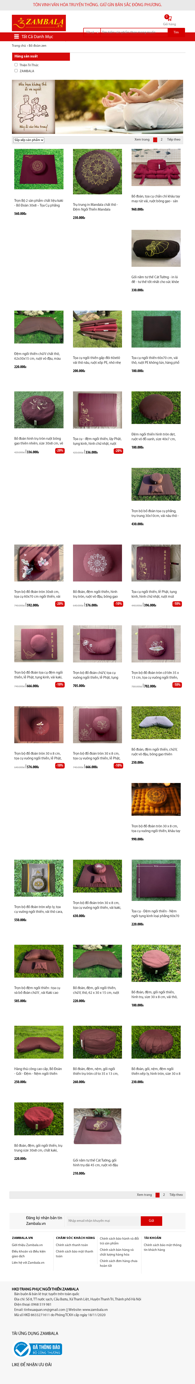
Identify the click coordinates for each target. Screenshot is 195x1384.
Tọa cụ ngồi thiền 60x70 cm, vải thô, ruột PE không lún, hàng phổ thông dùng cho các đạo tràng (155, 360)
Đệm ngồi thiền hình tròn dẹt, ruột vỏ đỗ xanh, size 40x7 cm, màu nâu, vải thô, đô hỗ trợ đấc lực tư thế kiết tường (154, 437)
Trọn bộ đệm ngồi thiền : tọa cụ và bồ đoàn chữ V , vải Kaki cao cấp (37, 990)
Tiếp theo (173, 139)
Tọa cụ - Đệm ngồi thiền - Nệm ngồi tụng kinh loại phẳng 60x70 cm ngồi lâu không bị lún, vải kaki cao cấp (156, 914)
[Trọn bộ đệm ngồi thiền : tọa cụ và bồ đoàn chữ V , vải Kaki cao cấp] (38, 961)
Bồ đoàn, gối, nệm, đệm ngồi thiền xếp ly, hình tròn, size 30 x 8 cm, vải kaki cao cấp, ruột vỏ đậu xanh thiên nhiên (156, 1071)
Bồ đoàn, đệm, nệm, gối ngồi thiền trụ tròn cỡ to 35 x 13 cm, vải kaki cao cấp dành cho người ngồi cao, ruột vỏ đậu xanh (96, 1071)
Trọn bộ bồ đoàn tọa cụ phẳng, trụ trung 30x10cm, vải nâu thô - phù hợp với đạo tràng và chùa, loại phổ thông (155, 514)
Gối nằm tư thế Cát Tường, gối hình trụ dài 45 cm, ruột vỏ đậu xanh (95, 1163)
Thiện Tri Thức (29, 65)
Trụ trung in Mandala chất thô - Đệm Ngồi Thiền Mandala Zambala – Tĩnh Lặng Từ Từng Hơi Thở (97, 207)
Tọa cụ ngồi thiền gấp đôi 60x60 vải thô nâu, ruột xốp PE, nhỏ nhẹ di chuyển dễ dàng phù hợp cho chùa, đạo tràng (97, 360)
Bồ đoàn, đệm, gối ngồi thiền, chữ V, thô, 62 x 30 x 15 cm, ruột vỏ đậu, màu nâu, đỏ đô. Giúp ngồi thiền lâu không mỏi (96, 990)
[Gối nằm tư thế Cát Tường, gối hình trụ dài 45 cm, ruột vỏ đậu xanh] (97, 1126)
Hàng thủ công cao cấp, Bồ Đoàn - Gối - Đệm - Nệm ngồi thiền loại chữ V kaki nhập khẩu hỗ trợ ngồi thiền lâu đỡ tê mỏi (38, 1071)
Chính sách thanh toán (72, 1245)
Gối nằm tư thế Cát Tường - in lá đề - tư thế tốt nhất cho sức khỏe (155, 280)
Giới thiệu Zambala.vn (27, 1245)
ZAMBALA (27, 71)
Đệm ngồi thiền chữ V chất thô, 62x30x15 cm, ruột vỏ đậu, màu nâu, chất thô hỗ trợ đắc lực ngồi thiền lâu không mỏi (37, 356)
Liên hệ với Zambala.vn (28, 1263)
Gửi (151, 1221)
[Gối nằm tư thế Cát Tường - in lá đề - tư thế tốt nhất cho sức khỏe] (156, 248)
